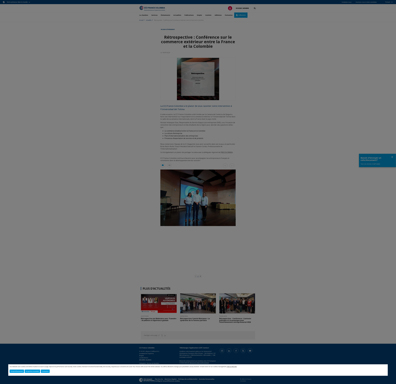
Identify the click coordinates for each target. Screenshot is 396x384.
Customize (45, 371)
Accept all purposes (17, 371)
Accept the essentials (32, 371)
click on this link (232, 367)
